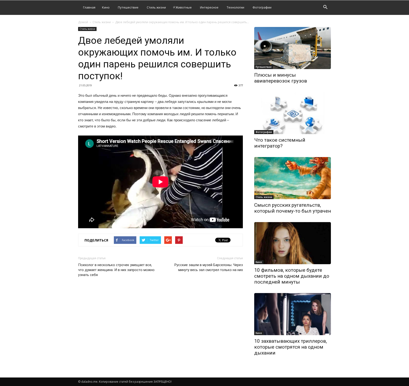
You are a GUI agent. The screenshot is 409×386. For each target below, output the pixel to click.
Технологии (235, 7)
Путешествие (128, 7)
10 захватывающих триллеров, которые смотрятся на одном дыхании (290, 347)
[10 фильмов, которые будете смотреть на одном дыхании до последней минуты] (292, 243)
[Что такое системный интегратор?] (292, 113)
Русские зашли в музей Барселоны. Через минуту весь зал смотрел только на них (208, 267)
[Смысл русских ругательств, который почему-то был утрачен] (292, 178)
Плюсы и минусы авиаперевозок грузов (280, 78)
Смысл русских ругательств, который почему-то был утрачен (292, 208)
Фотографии (262, 7)
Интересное (209, 7)
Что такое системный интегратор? (279, 143)
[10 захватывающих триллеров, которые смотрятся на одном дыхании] (292, 314)
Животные (184, 7)
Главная (89, 7)
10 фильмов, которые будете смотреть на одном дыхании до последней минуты (291, 276)
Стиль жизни (156, 7)
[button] (325, 7)
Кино (106, 7)
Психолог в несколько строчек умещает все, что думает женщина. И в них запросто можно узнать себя (116, 270)
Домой (83, 22)
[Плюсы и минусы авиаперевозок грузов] (292, 48)
